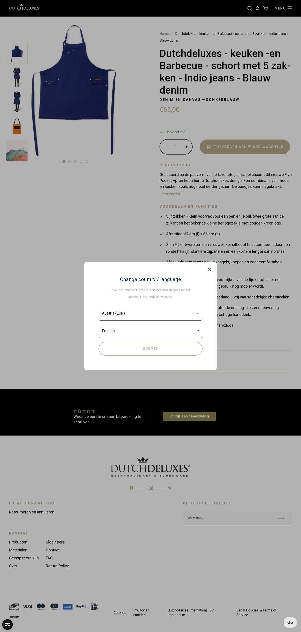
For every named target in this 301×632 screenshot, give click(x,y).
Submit (150, 348)
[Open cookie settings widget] (7, 624)
